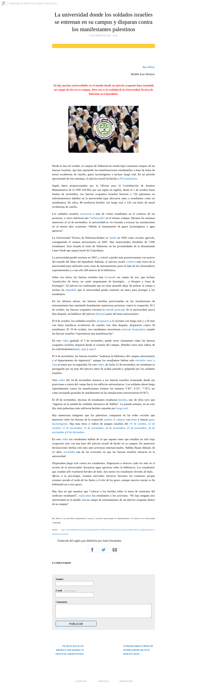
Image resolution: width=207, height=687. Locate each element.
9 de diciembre (75, 432)
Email (114, 550)
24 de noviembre (115, 427)
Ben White (149, 67)
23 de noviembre (94, 427)
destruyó (101, 313)
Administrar (126, 681)
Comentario (61, 602)
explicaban (85, 495)
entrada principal (116, 309)
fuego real (122, 408)
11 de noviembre (72, 427)
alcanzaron (103, 320)
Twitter (103, 550)
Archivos (103, 681)
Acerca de (81, 681)
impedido (72, 289)
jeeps (134, 419)
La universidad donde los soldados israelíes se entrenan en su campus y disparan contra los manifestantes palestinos (103, 21)
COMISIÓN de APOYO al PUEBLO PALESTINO (33, 3)
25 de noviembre (137, 427)
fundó (113, 237)
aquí (77, 349)
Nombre (60, 579)
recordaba (70, 451)
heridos (122, 399)
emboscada (97, 218)
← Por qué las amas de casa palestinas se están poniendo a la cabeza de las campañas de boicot (69, 650)
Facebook (92, 550)
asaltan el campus (115, 419)
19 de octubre (137, 423)
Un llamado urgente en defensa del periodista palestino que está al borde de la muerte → (138, 650)
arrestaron (86, 213)
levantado (111, 277)
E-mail (66, 590)
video (66, 340)
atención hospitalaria (134, 329)
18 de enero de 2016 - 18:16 (103, 35)
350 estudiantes (128, 178)
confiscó (131, 261)
